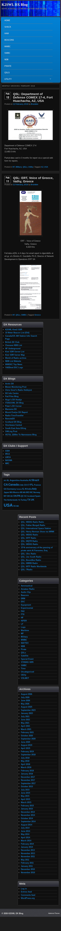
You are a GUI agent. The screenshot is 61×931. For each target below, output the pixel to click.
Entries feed (26, 892)
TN (19, 500)
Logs (23, 627)
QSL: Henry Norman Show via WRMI (37, 532)
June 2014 (25, 831)
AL (8, 480)
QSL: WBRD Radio (29, 563)
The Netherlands (11, 500)
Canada (13, 484)
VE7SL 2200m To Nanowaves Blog (21, 435)
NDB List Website (13, 361)
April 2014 (25, 837)
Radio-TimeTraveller (14, 415)
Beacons (9, 40)
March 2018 (26, 767)
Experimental (27, 608)
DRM (23, 598)
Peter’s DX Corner (13, 406)
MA (11, 492)
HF (13, 167)
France (37, 485)
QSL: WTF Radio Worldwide (33, 566)
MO (27, 492)
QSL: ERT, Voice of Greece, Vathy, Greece (33, 179)
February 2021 (27, 732)
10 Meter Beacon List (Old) (17, 333)
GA (5, 489)
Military (19, 167)
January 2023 (27, 713)
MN (24, 492)
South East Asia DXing (15, 428)
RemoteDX (10, 419)
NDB (6, 59)
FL (31, 484)
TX (28, 499)
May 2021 (25, 723)
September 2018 (28, 755)
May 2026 (25, 704)
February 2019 (27, 751)
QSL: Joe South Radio (31, 557)
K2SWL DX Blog (15, 5)
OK (11, 496)
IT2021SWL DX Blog (14, 403)
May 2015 (25, 796)
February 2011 (27, 863)
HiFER (24, 621)
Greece (37, 315)
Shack (7, 27)
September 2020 (28, 739)
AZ (42, 167)
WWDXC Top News (13, 364)
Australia (24, 480)
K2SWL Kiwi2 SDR (13, 329)
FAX (23, 611)
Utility (7, 80)
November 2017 (28, 780)
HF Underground (12, 348)
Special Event (27, 659)
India (29, 489)
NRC (7, 463)
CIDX (7, 451)
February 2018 (27, 771)
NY (5, 496)
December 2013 (28, 850)
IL (23, 489)
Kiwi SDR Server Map (15, 355)
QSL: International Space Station (36, 528)
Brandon (34, 104)
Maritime (25, 630)
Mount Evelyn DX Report (16, 412)
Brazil (35, 480)
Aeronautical (26, 586)
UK (32, 499)
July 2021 (25, 716)
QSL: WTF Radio (28, 538)
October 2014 (27, 818)
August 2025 (26, 707)
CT (28, 485)
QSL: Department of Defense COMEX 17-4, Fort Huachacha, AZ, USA (33, 97)
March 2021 (26, 729)
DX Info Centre (12, 393)
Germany (11, 489)
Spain (37, 496)
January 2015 (27, 809)
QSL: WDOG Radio (29, 535)
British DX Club (12, 342)
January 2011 (27, 866)
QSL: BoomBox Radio (31, 560)
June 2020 (25, 742)
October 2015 (27, 786)
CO (25, 485)
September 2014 (28, 821)
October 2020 (27, 736)
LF (22, 624)
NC (31, 492)
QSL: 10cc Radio (28, 554)
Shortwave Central (13, 425)
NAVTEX (25, 643)
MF (22, 633)
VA (14, 506)
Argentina (15, 480)
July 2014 (25, 828)
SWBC (7, 53)
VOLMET (25, 678)
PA (18, 495)
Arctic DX (9, 384)
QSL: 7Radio (26, 569)
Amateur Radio (27, 589)
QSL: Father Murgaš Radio (33, 525)
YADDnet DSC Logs (14, 367)
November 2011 (28, 856)
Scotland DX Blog (13, 422)
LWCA (8, 457)
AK (5, 480)
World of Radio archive (15, 358)
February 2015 (27, 806)
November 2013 (28, 853)
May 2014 (25, 834)
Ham (6, 33)
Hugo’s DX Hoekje (13, 400)
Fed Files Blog (12, 396)
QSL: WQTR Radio (29, 541)
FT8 (22, 614)
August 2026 (26, 694)
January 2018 (27, 774)
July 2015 (25, 790)
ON (15, 496)
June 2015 (25, 793)
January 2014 (27, 847)
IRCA (7, 454)
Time (23, 668)
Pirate (7, 66)
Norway (36, 492)
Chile (21, 485)
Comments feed (28, 895)
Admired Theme (54, 913)
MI (21, 492)
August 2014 (26, 825)
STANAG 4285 (27, 662)
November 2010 (28, 872)
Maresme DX (11, 409)
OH (8, 496)
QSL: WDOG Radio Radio (32, 522)
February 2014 (27, 844)
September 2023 (28, 710)
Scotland (31, 496)
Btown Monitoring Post (15, 387)
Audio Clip (26, 592)
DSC (23, 602)
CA (6, 484)
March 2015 (26, 802)
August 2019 (26, 745)
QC (22, 496)
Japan (6, 492)
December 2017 (28, 777)
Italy (34, 488)
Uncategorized (27, 672)
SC (25, 496)
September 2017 (28, 783)
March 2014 (26, 841)
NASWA (8, 460)
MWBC (7, 46)
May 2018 (25, 761)
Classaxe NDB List (13, 345)
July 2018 (25, 758)
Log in (24, 889)
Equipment (26, 605)
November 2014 (28, 815)
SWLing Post (11, 431)
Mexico (16, 492)
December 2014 (28, 812)
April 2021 (25, 726)
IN (26, 489)
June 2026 (25, 700)
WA (17, 506)
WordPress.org (28, 898)
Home (7, 20)
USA (46, 167)
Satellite (24, 656)
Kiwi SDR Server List (14, 352)
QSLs (7, 72)
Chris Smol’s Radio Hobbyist (18, 390)
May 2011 (25, 860)
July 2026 (25, 697)
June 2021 (25, 720)
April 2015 (25, 799)
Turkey (24, 500)
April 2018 (25, 764)
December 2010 (28, 869)
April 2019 (25, 748)
